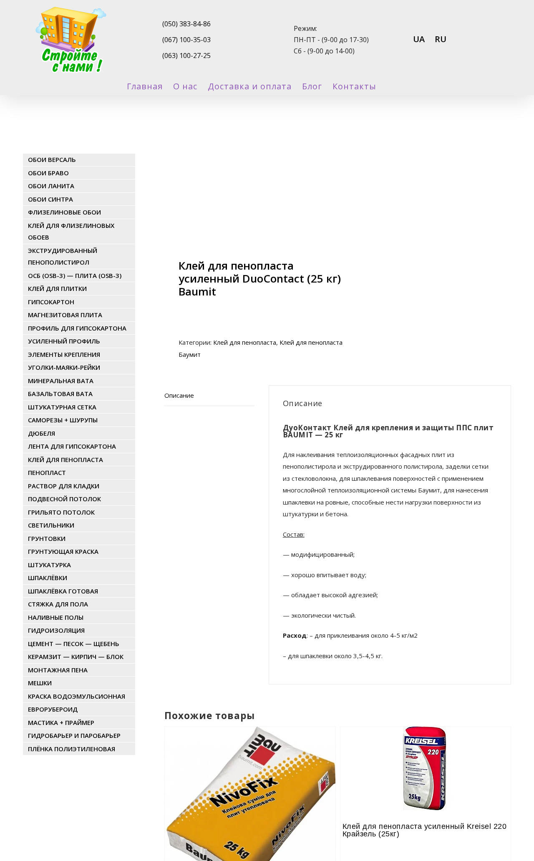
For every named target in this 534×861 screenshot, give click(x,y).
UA (419, 39)
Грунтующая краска (63, 551)
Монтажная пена (58, 670)
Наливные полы (55, 617)
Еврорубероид (53, 709)
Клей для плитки (57, 288)
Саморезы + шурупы (63, 420)
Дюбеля (41, 433)
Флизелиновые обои (64, 212)
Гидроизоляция (56, 630)
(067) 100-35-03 (186, 39)
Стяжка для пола (58, 604)
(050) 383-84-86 (186, 23)
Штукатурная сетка (62, 407)
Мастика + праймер (61, 722)
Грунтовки (46, 538)
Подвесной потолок (64, 499)
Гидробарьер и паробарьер (74, 735)
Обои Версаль (52, 159)
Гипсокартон (51, 302)
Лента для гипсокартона (72, 446)
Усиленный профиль (64, 341)
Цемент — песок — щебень (73, 643)
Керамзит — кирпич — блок (75, 656)
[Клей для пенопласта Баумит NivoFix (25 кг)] (250, 750)
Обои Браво (48, 173)
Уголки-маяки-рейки (64, 367)
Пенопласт (47, 472)
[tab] (209, 395)
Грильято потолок (61, 512)
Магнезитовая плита (65, 315)
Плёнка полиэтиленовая (71, 749)
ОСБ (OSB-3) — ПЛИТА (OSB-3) (74, 275)
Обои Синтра (50, 199)
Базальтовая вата (60, 393)
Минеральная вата (60, 380)
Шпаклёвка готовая (63, 591)
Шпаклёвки (47, 577)
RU (440, 39)
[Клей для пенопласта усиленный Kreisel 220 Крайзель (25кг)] (425, 750)
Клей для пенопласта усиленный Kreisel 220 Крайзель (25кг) (425, 830)
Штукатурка (49, 565)
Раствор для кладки (63, 486)
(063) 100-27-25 (186, 55)
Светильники (51, 525)
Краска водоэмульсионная (76, 696)
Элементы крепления (64, 354)
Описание (179, 395)
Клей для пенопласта (244, 342)
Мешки (40, 683)
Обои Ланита (51, 186)
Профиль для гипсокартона (77, 328)
